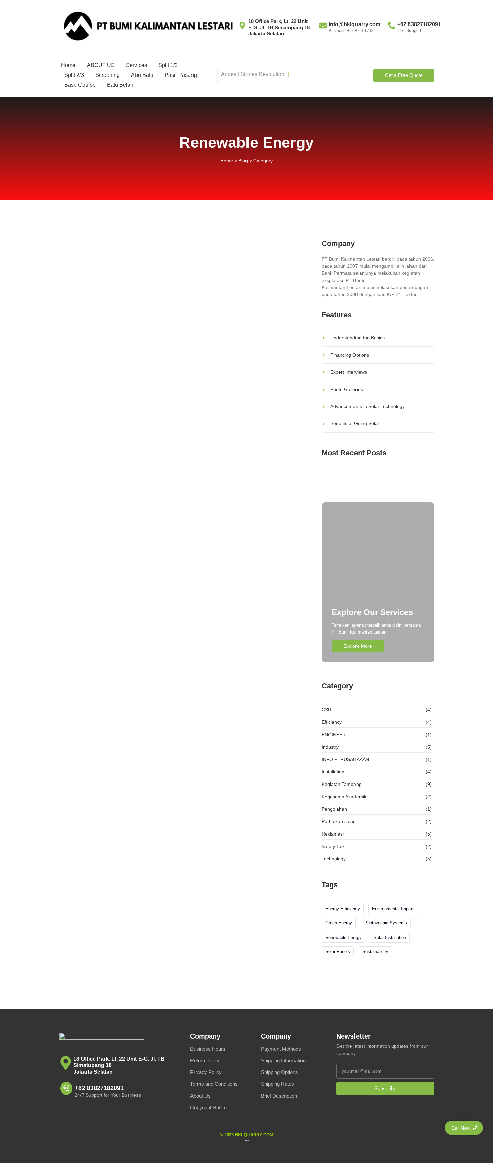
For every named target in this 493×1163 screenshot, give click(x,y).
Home (68, 65)
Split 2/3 (74, 75)
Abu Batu (142, 75)
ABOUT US (101, 65)
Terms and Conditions (214, 1084)
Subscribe (385, 1088)
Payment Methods (281, 1049)
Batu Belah (120, 85)
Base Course (80, 85)
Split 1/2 (168, 65)
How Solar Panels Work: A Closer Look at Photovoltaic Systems (157, 408)
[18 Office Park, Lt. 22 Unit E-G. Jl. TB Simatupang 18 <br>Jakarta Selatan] (66, 1064)
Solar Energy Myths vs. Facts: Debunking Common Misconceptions (181, 338)
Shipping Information (283, 1060)
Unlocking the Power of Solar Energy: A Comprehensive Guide (153, 478)
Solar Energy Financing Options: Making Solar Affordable (169, 268)
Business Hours (207, 1049)
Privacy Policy (206, 1072)
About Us (200, 1096)
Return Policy (205, 1060)
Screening (107, 75)
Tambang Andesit (371, 476)
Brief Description (279, 1096)
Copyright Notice (208, 1107)
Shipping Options (279, 1072)
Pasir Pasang (181, 75)
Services (136, 65)
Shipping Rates (277, 1084)
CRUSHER (335, 476)
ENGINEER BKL (342, 486)
